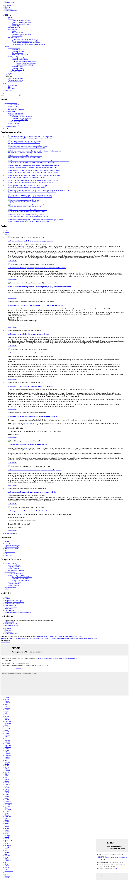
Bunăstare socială (17, 36)
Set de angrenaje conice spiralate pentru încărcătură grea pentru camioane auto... (32, 162)
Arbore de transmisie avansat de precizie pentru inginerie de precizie (34, 470)
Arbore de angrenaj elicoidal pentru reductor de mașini (29, 334)
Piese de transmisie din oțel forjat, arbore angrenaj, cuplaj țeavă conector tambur (39, 287)
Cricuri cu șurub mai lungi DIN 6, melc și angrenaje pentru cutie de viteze (30, 138)
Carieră (14, 31)
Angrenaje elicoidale (18, 51)
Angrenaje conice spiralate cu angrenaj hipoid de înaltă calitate (26, 148)
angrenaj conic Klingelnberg (24, 65)
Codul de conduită (13, 37)
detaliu (15, 261)
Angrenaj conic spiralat (8, 638)
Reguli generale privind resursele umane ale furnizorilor (28, 44)
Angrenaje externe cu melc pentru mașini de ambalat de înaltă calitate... (29, 221)
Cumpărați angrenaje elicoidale (60, 638)
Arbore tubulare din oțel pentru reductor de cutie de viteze (30, 386)
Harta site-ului (52, 636)
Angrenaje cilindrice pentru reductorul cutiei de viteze (24, 143)
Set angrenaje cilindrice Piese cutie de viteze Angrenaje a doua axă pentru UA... (32, 192)
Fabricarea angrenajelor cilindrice (22, 22)
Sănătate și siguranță (18, 32)
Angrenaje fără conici (18, 68)
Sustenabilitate (12, 29)
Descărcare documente (15, 82)
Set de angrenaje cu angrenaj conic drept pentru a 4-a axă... (25, 152)
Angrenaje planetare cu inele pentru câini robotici (23, 202)
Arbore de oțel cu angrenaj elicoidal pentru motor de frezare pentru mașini (37, 305)
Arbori (10, 73)
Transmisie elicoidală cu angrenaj (40, 638)
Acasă (6, 14)
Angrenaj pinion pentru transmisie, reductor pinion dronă (25, 206)
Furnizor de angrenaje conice (78, 638)
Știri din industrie (13, 85)
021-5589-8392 (9, 622)
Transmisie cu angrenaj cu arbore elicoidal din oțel (27, 445)
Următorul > (7, 533)
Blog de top (11, 88)
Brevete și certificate (14, 27)
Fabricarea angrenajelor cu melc (21, 24)
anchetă (10, 261)
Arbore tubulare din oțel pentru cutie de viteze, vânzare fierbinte (33, 353)
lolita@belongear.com (11, 625)
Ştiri (6, 83)
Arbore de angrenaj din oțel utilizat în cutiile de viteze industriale (33, 416)
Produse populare (42, 636)
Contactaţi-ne (8, 90)
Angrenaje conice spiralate (20, 59)
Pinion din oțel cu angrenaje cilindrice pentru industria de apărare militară (30, 197)
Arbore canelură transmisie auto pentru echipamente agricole (32, 492)
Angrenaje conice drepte (19, 58)
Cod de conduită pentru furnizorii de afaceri (25, 39)
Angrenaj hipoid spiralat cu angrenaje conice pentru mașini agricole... (28, 216)
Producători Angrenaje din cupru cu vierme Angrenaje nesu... (26, 177)
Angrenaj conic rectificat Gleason (26, 63)
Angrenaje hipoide (17, 66)
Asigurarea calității (13, 26)
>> (12, 533)
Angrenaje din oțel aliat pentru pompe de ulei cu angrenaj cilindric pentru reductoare (33, 172)
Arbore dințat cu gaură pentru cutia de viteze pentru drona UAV (27, 187)
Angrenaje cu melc (14, 71)
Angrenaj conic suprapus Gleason (26, 61)
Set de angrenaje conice (22, 638)
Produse (7, 46)
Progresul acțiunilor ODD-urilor (21, 34)
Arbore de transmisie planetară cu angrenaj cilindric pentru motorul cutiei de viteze (32, 167)
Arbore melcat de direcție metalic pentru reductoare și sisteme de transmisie (37, 268)
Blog (9, 87)
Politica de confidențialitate (66, 636)
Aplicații (7, 75)
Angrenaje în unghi (18, 70)
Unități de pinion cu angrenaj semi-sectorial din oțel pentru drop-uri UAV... (30, 182)
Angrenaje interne (17, 53)
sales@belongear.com (11, 623)
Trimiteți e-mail (5, 642)
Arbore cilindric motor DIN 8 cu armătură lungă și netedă (30, 241)
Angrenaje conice (13, 56)
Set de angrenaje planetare (20, 54)
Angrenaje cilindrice (14, 48)
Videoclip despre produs (15, 80)
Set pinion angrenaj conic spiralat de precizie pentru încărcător (26, 211)
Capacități (11, 19)
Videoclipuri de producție (15, 78)
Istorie (10, 17)
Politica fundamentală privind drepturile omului (26, 42)
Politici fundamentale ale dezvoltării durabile (25, 41)
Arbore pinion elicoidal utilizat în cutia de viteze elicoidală (30, 511)
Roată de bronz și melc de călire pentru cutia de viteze (24, 157)
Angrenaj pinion (92, 638)
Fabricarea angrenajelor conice (21, 20)
